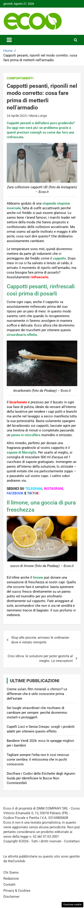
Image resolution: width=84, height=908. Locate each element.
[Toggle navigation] (9, 40)
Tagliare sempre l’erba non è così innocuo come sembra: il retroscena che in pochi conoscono (38, 759)
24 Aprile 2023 (17, 115)
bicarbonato (18, 402)
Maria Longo (38, 115)
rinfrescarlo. (39, 277)
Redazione (11, 879)
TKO (33, 493)
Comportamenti (20, 78)
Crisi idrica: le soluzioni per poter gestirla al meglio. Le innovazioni (40, 658)
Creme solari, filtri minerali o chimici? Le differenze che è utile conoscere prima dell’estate (37, 694)
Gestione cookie (72, 904)
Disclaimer (11, 897)
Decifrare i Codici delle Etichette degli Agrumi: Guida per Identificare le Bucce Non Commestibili (41, 778)
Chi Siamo (11, 872)
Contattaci (72, 841)
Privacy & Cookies (16, 891)
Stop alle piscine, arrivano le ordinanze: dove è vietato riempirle (40, 640)
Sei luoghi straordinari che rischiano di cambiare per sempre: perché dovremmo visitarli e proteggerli (37, 712)
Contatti (9, 885)
